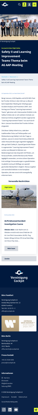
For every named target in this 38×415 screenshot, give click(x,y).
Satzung (4, 386)
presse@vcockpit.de (8, 363)
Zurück (7, 259)
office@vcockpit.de (8, 311)
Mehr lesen (11, 248)
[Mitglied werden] (24, 4)
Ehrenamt (5, 381)
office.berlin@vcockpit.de (10, 349)
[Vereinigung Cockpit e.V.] (8, 4)
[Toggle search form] (19, 4)
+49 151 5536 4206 (8, 360)
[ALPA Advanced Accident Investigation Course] (19, 196)
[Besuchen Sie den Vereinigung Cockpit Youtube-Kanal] (16, 409)
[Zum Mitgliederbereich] (29, 4)
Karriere (7, 378)
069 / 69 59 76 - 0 (9, 308)
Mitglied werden (7, 383)
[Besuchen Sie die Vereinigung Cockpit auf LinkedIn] (10, 409)
